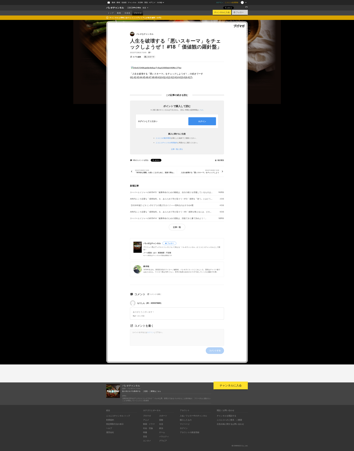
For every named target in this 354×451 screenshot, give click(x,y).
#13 (172, 77)
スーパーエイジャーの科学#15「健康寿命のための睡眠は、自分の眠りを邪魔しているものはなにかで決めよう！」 (171, 192)
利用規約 (110, 420)
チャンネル (132, 2)
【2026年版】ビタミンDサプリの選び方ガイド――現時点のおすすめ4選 (161, 205)
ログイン (219, 2)
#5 (144, 77)
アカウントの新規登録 (189, 432)
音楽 (145, 436)
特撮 (145, 432)
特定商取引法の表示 (115, 424)
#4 (141, 77)
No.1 (134, 316)
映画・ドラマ (149, 424)
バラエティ (164, 436)
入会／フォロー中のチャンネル (193, 415)
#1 (132, 77)
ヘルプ (109, 428)
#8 (153, 77)
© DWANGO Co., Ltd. (240, 446)
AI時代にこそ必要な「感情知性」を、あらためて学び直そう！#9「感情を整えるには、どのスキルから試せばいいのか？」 (171, 212)
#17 (190, 77)
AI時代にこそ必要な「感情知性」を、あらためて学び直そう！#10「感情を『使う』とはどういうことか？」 (171, 199)
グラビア (163, 440)
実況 (146, 2)
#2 (135, 77)
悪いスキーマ (149, 57)
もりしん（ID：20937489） (149, 303)
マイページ (185, 424)
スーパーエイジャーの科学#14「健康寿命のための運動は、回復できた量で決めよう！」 (168, 218)
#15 (181, 77)
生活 (144, 8)
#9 (156, 77)
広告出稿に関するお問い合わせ (230, 424)
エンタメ (147, 440)
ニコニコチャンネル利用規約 (166, 143)
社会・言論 (148, 428)
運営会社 (110, 432)
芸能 (161, 420)
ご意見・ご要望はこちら (152, 391)
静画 (118, 2)
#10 (160, 77)
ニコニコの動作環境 (163, 138)
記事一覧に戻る (177, 149)
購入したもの (186, 420)
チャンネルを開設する (226, 415)
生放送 (124, 2)
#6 (147, 77)
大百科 (140, 2)
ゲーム (162, 432)
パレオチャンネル (115, 7)
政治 (161, 428)
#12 (168, 77)
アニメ (146, 420)
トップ (111, 13)
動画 (113, 2)
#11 (164, 77)
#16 (185, 77)
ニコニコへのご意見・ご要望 (229, 420)
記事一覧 (177, 227)
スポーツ (163, 415)
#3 (138, 77)
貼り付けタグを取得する (131, 391)
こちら (201, 110)
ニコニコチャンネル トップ (118, 415)
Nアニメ (152, 2)
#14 (177, 77)
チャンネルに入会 (222, 12)
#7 (150, 77)
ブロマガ (137, 13)
